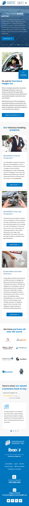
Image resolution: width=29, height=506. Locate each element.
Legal (15, 463)
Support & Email (14, 493)
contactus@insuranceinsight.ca (14, 495)
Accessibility (9, 463)
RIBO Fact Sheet (19, 466)
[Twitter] (8, 500)
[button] (26, 3)
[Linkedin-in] (16, 500)
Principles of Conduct (14, 469)
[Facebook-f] (12, 500)
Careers (21, 463)
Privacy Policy (9, 466)
